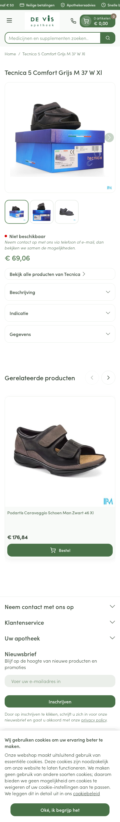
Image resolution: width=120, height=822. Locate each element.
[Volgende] (109, 137)
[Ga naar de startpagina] (42, 21)
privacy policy (94, 720)
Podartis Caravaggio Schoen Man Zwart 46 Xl (50, 512)
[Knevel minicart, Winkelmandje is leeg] (86, 21)
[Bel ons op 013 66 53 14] (73, 21)
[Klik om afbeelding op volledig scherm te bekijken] (60, 137)
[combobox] (53, 38)
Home (10, 54)
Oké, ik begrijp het (60, 810)
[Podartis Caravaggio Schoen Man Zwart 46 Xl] (60, 452)
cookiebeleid (86, 793)
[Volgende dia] (108, 378)
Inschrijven (60, 701)
